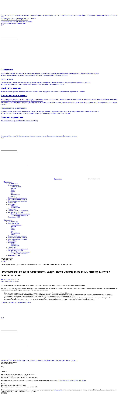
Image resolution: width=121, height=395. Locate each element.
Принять (3, 393)
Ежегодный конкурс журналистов (18, 210)
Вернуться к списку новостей (10, 281)
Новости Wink (12, 202)
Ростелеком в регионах (12, 117)
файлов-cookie (58, 390)
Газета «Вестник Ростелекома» (20, 214)
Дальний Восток (16, 186)
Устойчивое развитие (11, 88)
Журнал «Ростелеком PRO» (19, 215)
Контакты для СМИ (14, 217)
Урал (12, 190)
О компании (7, 70)
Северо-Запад (15, 194)
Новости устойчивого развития (17, 198)
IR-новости (11, 204)
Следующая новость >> (24, 302)
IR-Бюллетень (15, 207)
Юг (12, 193)
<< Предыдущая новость (8, 302)
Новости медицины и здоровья (17, 201)
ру (1, 24)
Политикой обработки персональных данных (72, 380)
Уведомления (12, 209)
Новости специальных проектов (17, 199)
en (3, 24)
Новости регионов (13, 185)
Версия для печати (6, 279)
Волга (13, 191)
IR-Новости (14, 206)
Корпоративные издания (15, 212)
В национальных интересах (14, 95)
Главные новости (13, 183)
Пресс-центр (7, 79)
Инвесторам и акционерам (13, 108)
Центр (13, 196)
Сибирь (13, 188)
